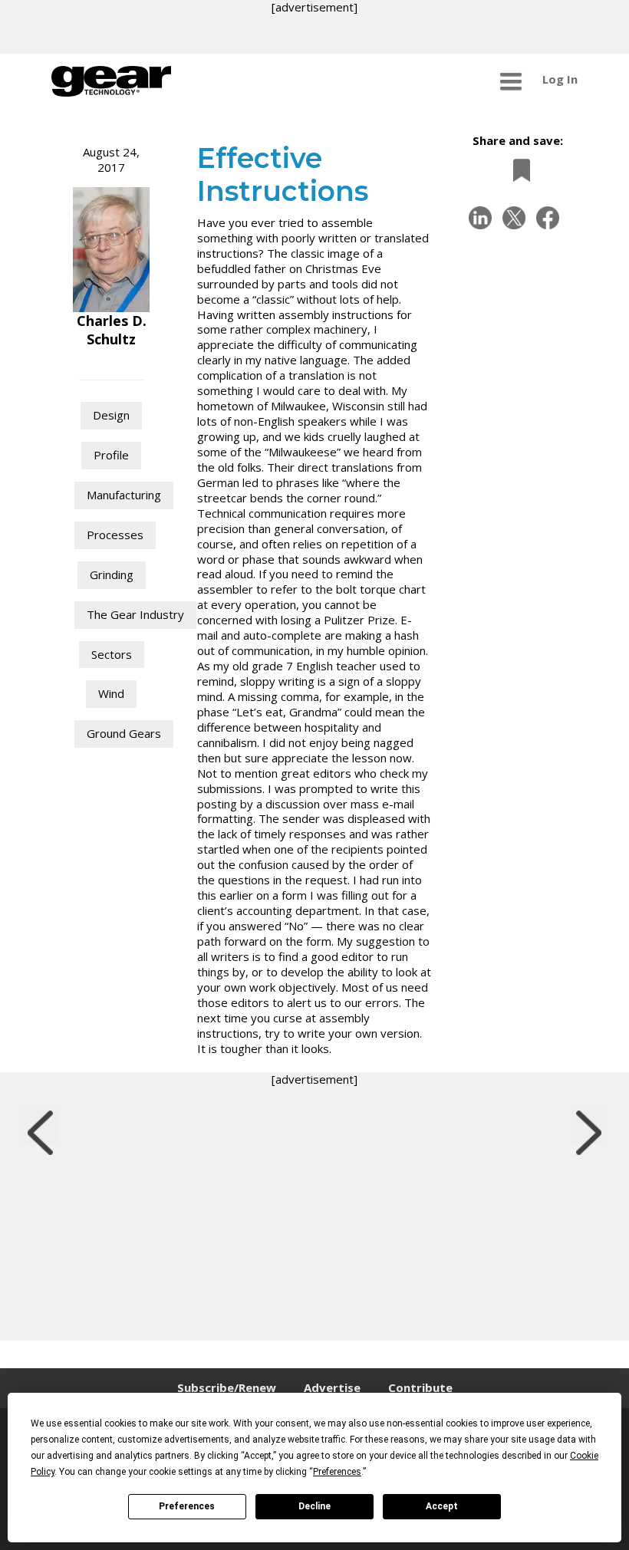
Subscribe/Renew (226, 1387)
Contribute (420, 1387)
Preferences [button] (337, 1471)
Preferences (187, 1506)
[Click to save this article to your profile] (518, 170)
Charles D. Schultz (112, 329)
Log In (560, 79)
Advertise (332, 1387)
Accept (442, 1506)
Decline (314, 1506)
